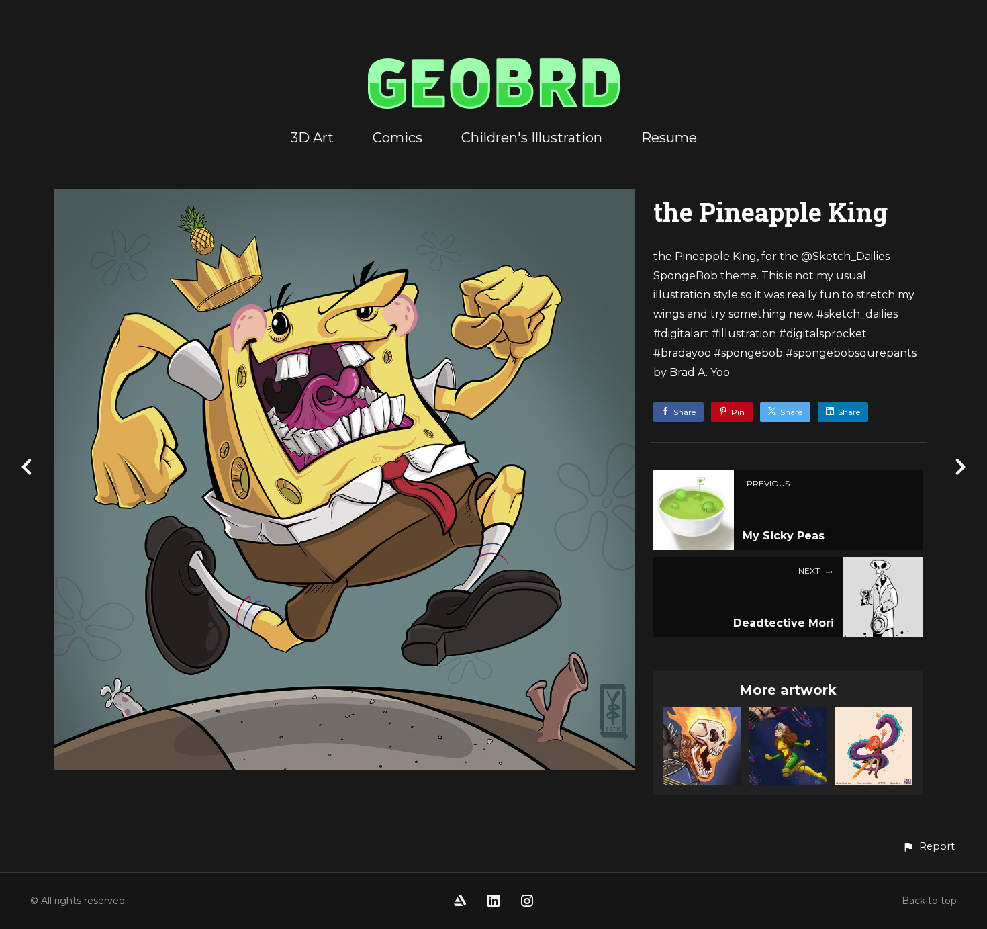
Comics (397, 138)
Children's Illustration (531, 138)
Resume (669, 138)
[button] (928, 846)
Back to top (929, 901)
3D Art (312, 138)
